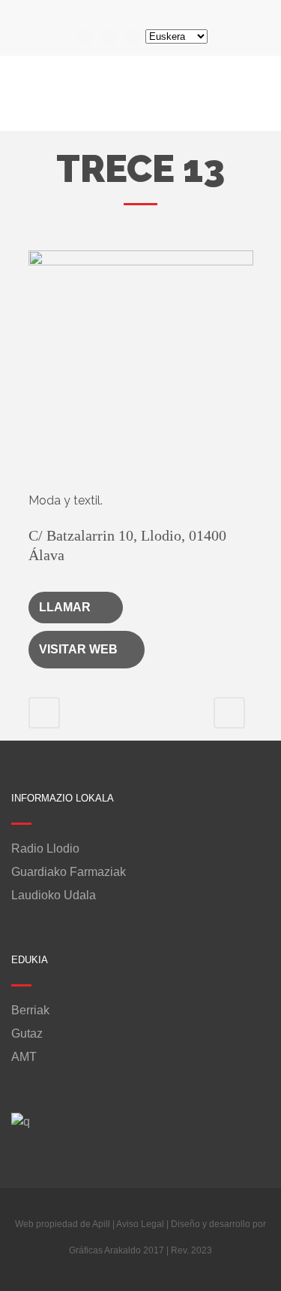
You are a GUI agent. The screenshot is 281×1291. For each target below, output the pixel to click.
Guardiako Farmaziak (68, 872)
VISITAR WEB (78, 649)
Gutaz (27, 1034)
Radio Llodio (45, 849)
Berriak (30, 1010)
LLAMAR (65, 607)
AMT (24, 1057)
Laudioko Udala (53, 895)
